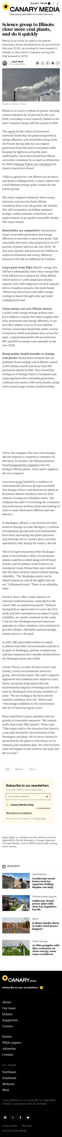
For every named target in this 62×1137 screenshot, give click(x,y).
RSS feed (26, 1126)
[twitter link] (13, 1117)
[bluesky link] (28, 1117)
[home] (31, 7)
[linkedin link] (5, 1117)
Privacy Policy (40, 818)
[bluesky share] (53, 63)
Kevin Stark (8, 837)
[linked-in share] (37, 63)
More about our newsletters (19, 813)
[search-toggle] (54, 3)
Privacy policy (10, 1126)
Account (34, 3)
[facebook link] (20, 1117)
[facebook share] (48, 63)
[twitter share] (43, 63)
